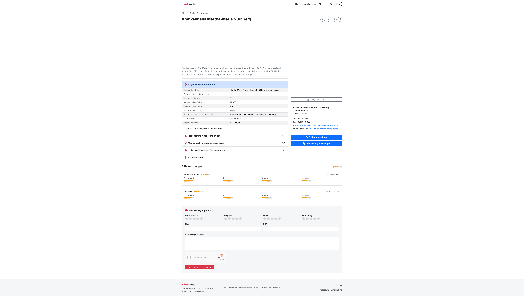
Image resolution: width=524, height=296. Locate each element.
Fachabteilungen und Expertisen (205, 128)
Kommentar (195, 235)
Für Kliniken (335, 4)
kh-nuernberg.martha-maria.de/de (322, 129)
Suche (193, 13)
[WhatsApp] (334, 19)
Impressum (324, 290)
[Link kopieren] (340, 19)
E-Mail (267, 224)
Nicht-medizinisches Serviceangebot (207, 150)
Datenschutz (336, 290)
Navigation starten (318, 99)
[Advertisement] (264, 44)
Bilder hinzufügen (318, 137)
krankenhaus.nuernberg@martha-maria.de (319, 125)
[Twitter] (328, 19)
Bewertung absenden (201, 267)
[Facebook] (322, 19)
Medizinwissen (309, 4)
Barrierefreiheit (195, 157)
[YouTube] (341, 285)
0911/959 (305, 118)
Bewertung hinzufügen (318, 143)
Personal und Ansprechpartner (204, 135)
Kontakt (276, 287)
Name (188, 224)
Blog (321, 4)
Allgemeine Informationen (201, 84)
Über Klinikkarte (230, 287)
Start (184, 13)
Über (297, 4)
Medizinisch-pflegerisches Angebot (206, 143)
